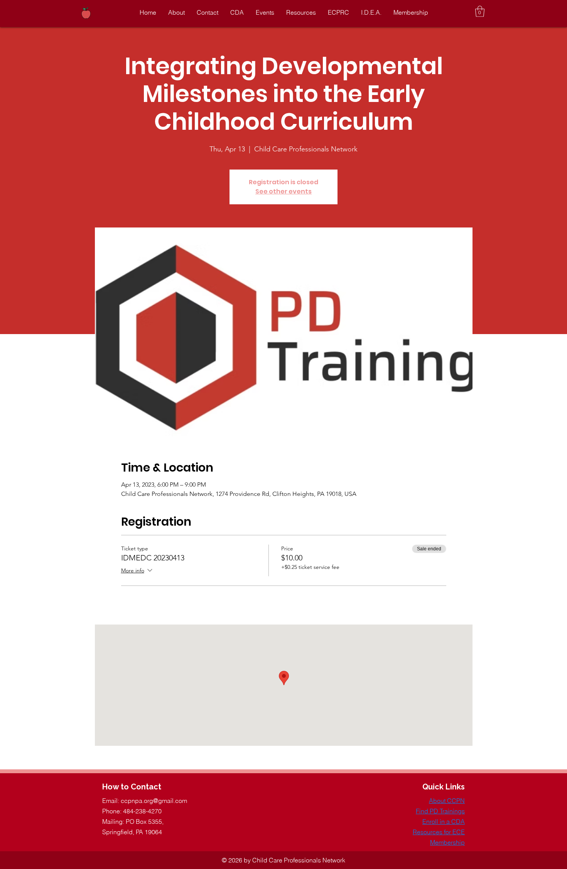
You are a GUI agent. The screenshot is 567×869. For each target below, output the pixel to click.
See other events (283, 191)
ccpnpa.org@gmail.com (154, 801)
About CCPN (447, 801)
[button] (479, 11)
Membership (447, 842)
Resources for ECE (439, 832)
